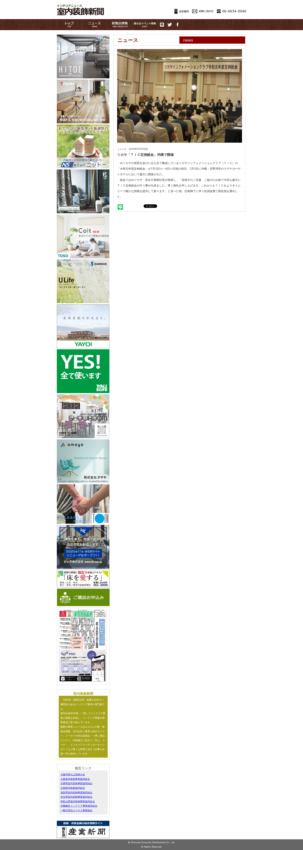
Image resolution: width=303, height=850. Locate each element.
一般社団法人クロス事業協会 (76, 810)
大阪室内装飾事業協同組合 (75, 778)
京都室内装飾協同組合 (72, 787)
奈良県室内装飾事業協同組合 (76, 796)
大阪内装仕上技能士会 (72, 774)
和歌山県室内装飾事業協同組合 (77, 801)
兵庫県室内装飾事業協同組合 (76, 783)
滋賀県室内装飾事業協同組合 (76, 792)
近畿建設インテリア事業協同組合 (78, 805)
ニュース (121, 149)
